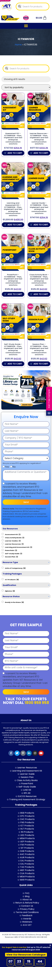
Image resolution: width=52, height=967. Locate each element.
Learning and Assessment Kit (18, 547)
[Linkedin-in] (29, 753)
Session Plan (11, 557)
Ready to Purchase (14, 602)
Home (18, 44)
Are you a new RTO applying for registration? (22, 463)
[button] (26, 26)
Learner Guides (13, 541)
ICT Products (12, 579)
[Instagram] (35, 753)
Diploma (10, 591)
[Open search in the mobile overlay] (32, 6)
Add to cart (14, 152)
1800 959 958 (37, 702)
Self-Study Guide (13, 553)
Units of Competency (15, 568)
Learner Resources (14, 544)
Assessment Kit (13, 534)
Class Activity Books (14, 537)
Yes (7, 466)
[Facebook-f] (11, 753)
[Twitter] (17, 753)
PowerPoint (11, 550)
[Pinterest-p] (23, 753)
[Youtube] (41, 753)
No (14, 466)
